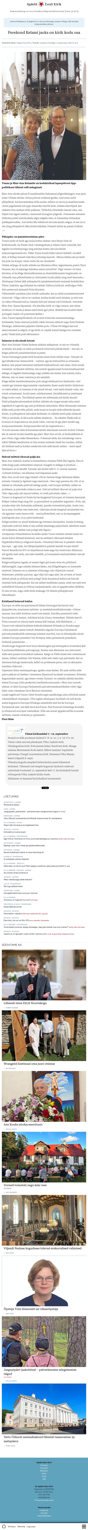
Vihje (44, 1476)
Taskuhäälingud (44, 1516)
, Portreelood (21, 836)
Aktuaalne (8, 850)
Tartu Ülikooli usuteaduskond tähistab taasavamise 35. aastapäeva (33, 818)
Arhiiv (44, 1473)
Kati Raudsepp (11, 1192)
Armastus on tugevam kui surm (17, 900)
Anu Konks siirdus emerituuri (16, 873)
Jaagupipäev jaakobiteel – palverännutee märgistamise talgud (31, 811)
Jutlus (7, 884)
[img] (84, 1526)
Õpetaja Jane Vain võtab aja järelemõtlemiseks (24, 845)
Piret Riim (27, 43)
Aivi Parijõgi (10, 1068)
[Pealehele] (41, 6)
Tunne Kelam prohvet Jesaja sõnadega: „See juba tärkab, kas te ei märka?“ (36, 927)
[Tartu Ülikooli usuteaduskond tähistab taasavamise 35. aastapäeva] (44, 1433)
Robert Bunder (12, 1008)
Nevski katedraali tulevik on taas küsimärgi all (24, 852)
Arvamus (7, 829)
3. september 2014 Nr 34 (66, 43)
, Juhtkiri (14, 829)
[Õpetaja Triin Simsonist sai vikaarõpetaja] (44, 1305)
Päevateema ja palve (12, 904)
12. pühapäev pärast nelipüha (16, 859)
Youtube (44, 1513)
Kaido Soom (10, 1446)
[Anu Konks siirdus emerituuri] (44, 1121)
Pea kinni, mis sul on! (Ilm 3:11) (16, 920)
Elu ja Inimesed (10, 822)
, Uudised (17, 802)
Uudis (6, 809)
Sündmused (8, 816)
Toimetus (44, 1465)
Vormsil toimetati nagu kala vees (25, 1185)
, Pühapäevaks (17, 856)
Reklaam (44, 1471)
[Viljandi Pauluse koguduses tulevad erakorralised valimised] (44, 1245)
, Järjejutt (20, 863)
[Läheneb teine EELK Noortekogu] (44, 1000)
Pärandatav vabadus (13, 913)
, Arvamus (15, 911)
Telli (44, 1479)
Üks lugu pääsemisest (13, 886)
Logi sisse (31, 1526)
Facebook (44, 1510)
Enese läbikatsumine (12, 907)
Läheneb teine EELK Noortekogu (25, 1003)
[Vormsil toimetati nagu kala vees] (44, 1182)
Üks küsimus (9, 843)
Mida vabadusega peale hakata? (18, 879)
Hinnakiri (44, 1468)
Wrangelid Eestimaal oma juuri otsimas (21, 893)
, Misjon (19, 822)
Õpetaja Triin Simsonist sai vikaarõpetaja (31, 1309)
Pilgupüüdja (9, 802)
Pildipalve (8, 856)
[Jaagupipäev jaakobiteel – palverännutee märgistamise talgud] (44, 1366)
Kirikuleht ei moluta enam (15, 832)
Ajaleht (32, 4)
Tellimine (21, 1526)
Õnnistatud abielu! (11, 805)
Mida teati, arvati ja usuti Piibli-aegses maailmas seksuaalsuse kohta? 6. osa (37, 866)
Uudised (43, 43)
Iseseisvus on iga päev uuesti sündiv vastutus (23, 934)
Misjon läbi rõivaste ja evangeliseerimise (21, 825)
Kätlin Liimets (11, 1129)
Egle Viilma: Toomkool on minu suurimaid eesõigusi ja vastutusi (31, 839)
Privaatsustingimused (44, 1500)
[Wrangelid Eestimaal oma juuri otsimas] (44, 1060)
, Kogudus (20, 870)
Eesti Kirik (53, 4)
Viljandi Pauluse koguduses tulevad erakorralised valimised (43, 1248)
